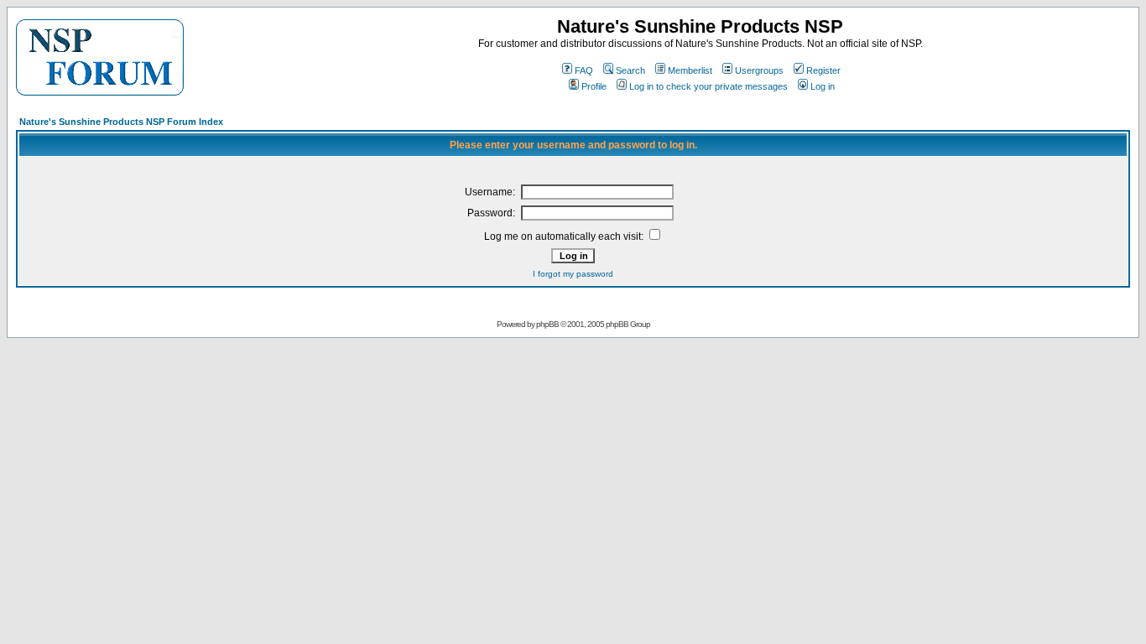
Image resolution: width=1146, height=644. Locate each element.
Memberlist (690, 70)
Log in (822, 86)
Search (630, 70)
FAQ (584, 70)
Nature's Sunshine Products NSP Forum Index (121, 122)
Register (823, 70)
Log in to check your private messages (708, 86)
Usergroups (759, 70)
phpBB (547, 324)
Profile (594, 86)
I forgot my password (573, 273)
